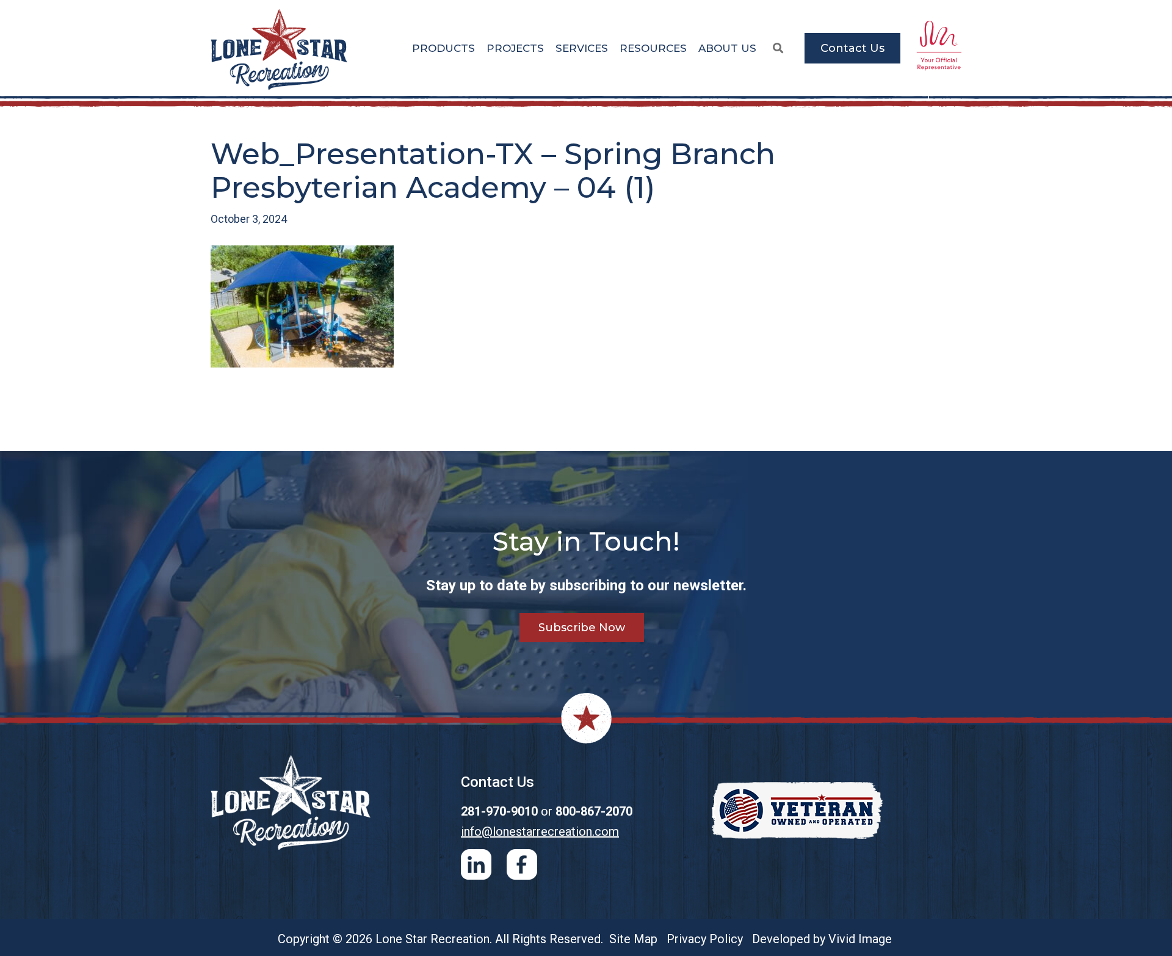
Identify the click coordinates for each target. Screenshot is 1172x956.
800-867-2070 (593, 811)
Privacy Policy (705, 939)
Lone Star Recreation (280, 49)
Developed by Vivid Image (822, 939)
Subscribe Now (581, 627)
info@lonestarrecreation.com (540, 831)
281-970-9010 (499, 811)
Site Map (633, 939)
